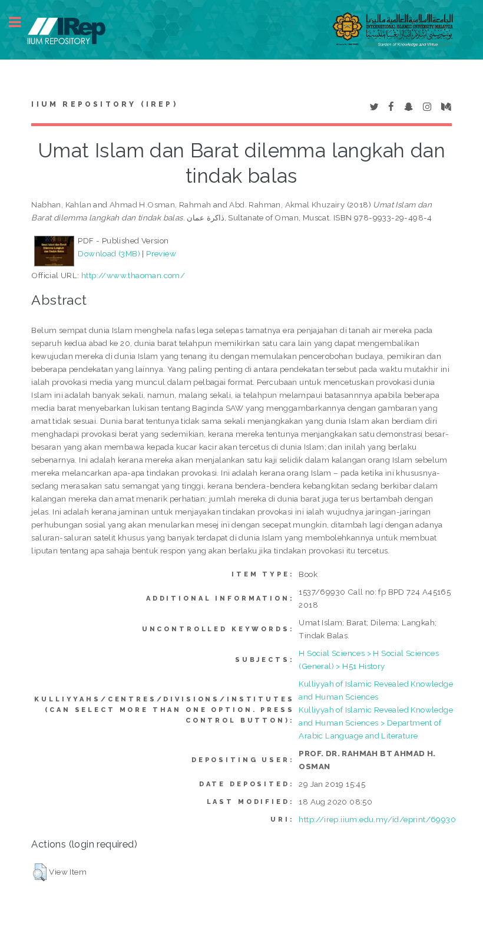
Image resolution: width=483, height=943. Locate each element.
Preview (161, 253)
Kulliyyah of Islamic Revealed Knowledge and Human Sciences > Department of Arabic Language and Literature (376, 722)
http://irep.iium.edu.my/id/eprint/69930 (377, 819)
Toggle (21, 22)
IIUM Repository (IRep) (104, 104)
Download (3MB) (109, 253)
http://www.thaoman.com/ (133, 275)
